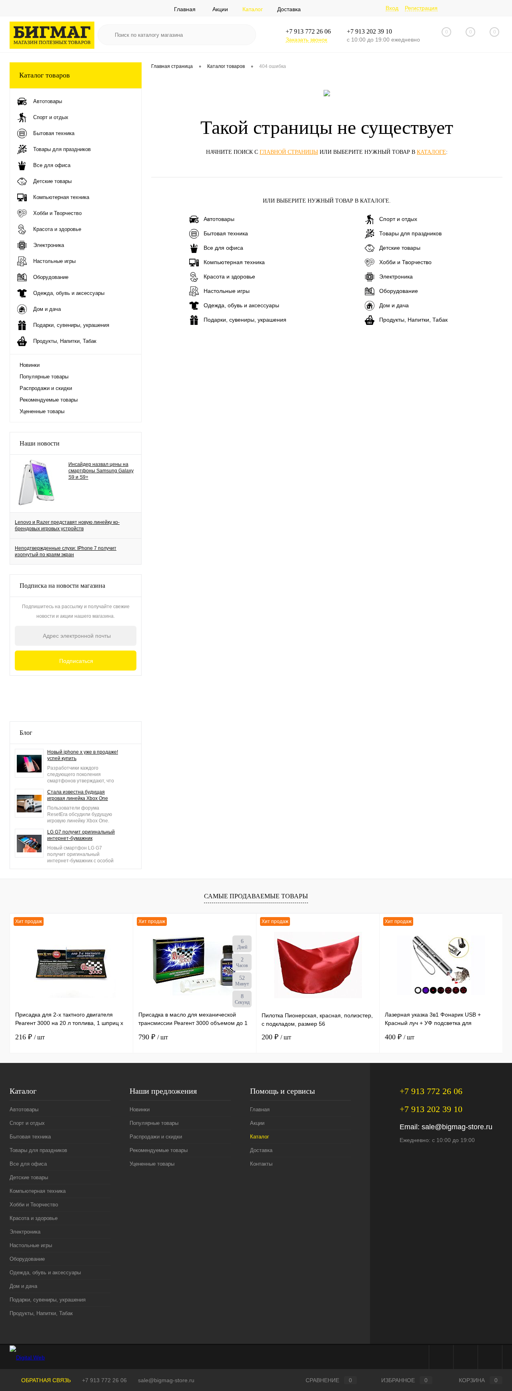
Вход (392, 8)
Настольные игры (227, 291)
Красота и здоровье (229, 276)
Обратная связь (45, 1380)
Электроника (396, 276)
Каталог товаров (44, 75)
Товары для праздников (410, 233)
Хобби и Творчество (405, 262)
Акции (220, 9)
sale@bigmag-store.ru (457, 1127)
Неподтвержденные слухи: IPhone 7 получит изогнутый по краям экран (65, 551)
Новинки (30, 365)
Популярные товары (44, 377)
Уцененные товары (42, 411)
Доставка (289, 9)
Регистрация (421, 8)
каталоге (431, 152)
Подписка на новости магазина (62, 585)
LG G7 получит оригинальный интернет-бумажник (81, 835)
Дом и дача (394, 305)
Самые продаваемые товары (256, 896)
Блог (26, 732)
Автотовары (219, 219)
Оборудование (398, 291)
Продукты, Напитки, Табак (413, 319)
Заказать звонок (306, 39)
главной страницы (289, 152)
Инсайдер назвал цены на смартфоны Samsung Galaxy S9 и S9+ (101, 471)
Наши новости (40, 443)
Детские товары (399, 248)
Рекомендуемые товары (49, 400)
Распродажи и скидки (46, 388)
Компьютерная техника (234, 262)
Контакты (261, 1164)
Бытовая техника (226, 233)
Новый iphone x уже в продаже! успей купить (82, 755)
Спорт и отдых (398, 219)
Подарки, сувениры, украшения (245, 319)
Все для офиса (223, 248)
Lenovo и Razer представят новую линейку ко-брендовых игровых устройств (67, 525)
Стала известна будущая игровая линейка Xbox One (77, 795)
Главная (185, 9)
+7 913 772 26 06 (104, 1380)
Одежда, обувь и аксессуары (241, 305)
